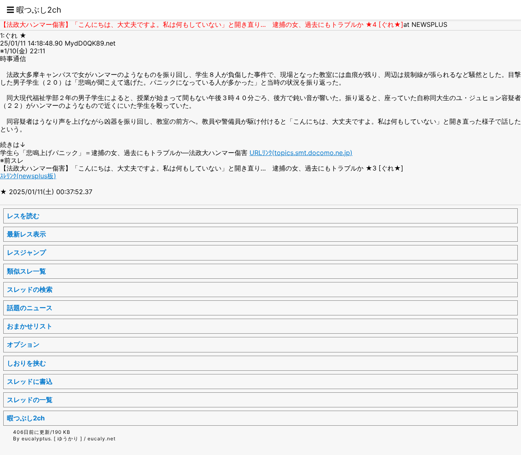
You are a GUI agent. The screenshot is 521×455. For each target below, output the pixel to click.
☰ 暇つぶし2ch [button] (34, 10)
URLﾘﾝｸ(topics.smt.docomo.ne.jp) (301, 153)
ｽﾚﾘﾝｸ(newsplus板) (28, 176)
